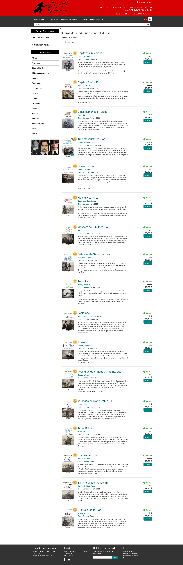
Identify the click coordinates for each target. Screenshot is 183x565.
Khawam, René (83, 375)
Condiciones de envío (130, 556)
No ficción (36, 103)
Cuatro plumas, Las (89, 510)
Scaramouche (86, 166)
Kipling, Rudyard (84, 56)
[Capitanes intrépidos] (68, 61)
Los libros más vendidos (42, 37)
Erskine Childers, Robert (87, 486)
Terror (34, 128)
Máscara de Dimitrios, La (93, 227)
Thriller (34, 133)
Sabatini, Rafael (84, 86)
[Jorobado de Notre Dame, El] (68, 409)
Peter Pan (83, 281)
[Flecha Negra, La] (68, 206)
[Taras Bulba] (68, 437)
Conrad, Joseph (84, 345)
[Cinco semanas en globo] (68, 120)
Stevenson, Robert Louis (87, 201)
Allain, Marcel (83, 316)
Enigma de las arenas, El (93, 482)
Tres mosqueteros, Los (91, 139)
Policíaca (35, 113)
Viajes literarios (96, 19)
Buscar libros (39, 19)
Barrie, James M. (84, 285)
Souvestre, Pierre (95, 316)
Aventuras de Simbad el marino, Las (99, 371)
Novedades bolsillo (69, 19)
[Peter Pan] (68, 290)
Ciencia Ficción (38, 68)
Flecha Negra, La (88, 197)
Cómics (35, 78)
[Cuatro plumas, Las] (68, 518)
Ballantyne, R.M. (84, 458)
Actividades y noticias (41, 44)
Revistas (35, 118)
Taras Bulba (85, 428)
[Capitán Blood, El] (68, 91)
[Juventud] (68, 351)
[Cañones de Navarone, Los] (68, 263)
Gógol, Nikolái (83, 431)
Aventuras (36, 63)
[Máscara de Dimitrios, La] (68, 235)
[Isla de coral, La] (68, 464)
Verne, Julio (82, 115)
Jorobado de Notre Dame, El (95, 401)
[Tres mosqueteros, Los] (68, 147)
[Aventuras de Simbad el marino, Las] (68, 380)
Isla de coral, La (87, 455)
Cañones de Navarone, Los (94, 254)
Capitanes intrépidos (90, 53)
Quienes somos (128, 551)
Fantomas (84, 313)
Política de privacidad (130, 554)
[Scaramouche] (68, 175)
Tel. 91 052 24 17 (38, 554)
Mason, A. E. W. (83, 513)
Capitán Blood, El (88, 82)
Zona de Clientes (145, 2)
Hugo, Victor (82, 404)
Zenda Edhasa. (83, 59)
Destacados (36, 83)
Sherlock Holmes (38, 123)
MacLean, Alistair (84, 257)
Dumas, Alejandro (84, 142)
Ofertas (83, 19)
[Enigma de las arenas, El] (68, 491)
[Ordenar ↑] (136, 42)
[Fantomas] (68, 321)
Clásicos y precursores (40, 73)
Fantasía (35, 93)
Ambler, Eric (82, 230)
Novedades (53, 19)
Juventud (83, 342)
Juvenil (34, 98)
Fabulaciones (37, 88)
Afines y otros (37, 58)
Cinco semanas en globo (92, 111)
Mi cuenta (126, 558)
